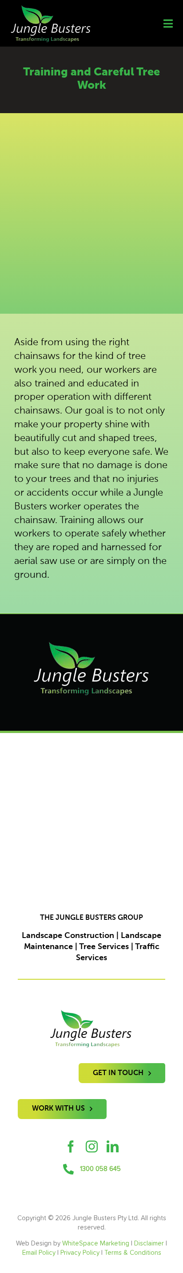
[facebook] (71, 1146)
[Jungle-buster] (51, 8)
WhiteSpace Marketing (95, 1243)
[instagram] (92, 1146)
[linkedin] (113, 1146)
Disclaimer (149, 1243)
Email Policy (39, 1252)
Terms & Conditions (132, 1252)
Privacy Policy (79, 1252)
